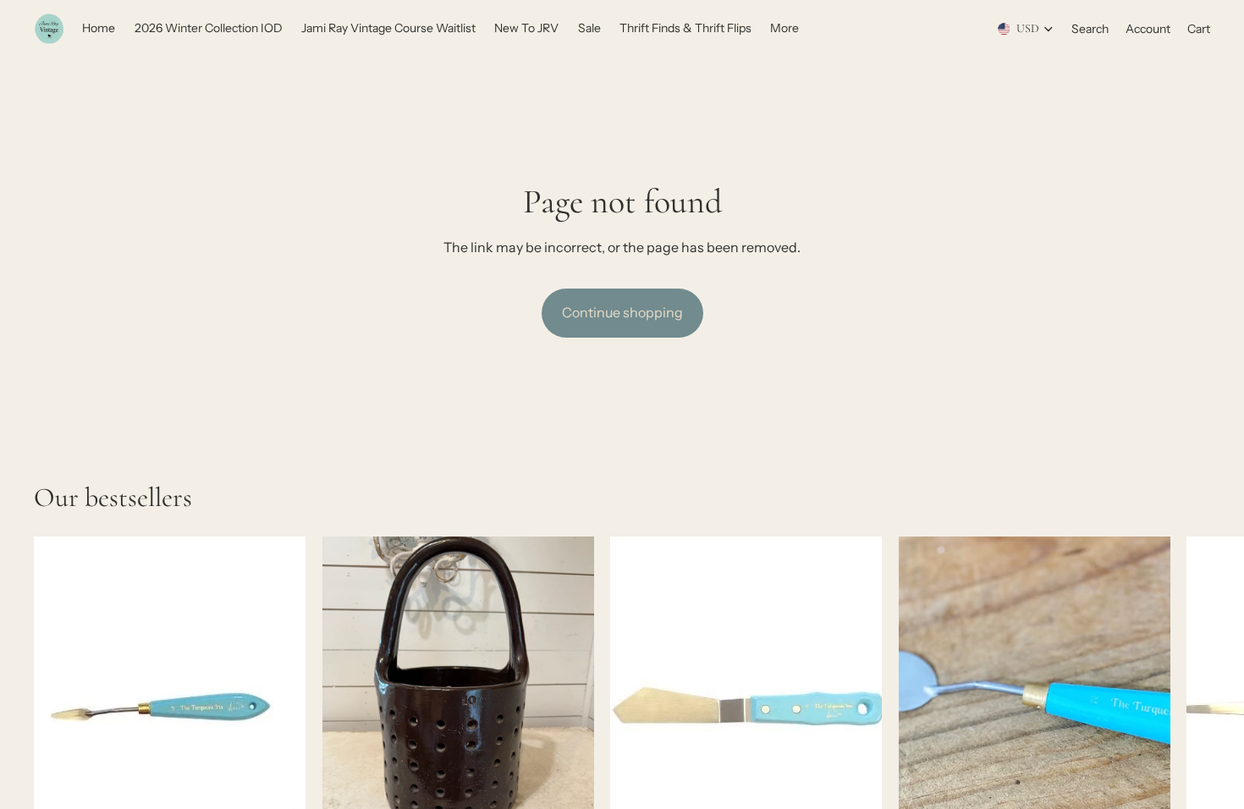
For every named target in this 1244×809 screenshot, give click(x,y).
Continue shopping (622, 312)
